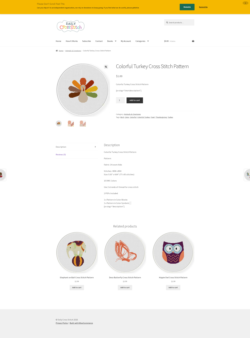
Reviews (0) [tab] (61, 154)
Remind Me (203, 7)
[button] (106, 67)
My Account (126, 41)
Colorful (133, 117)
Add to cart (135, 100)
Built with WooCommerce (81, 323)
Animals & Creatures (73, 50)
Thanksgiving (161, 117)
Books (110, 41)
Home (58, 41)
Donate (187, 7)
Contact (99, 41)
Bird (122, 117)
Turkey (170, 117)
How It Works (72, 41)
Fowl (153, 117)
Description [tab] (61, 146)
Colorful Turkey (143, 117)
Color (127, 117)
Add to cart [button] (76, 287)
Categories (140, 41)
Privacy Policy (62, 323)
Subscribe (86, 41)
